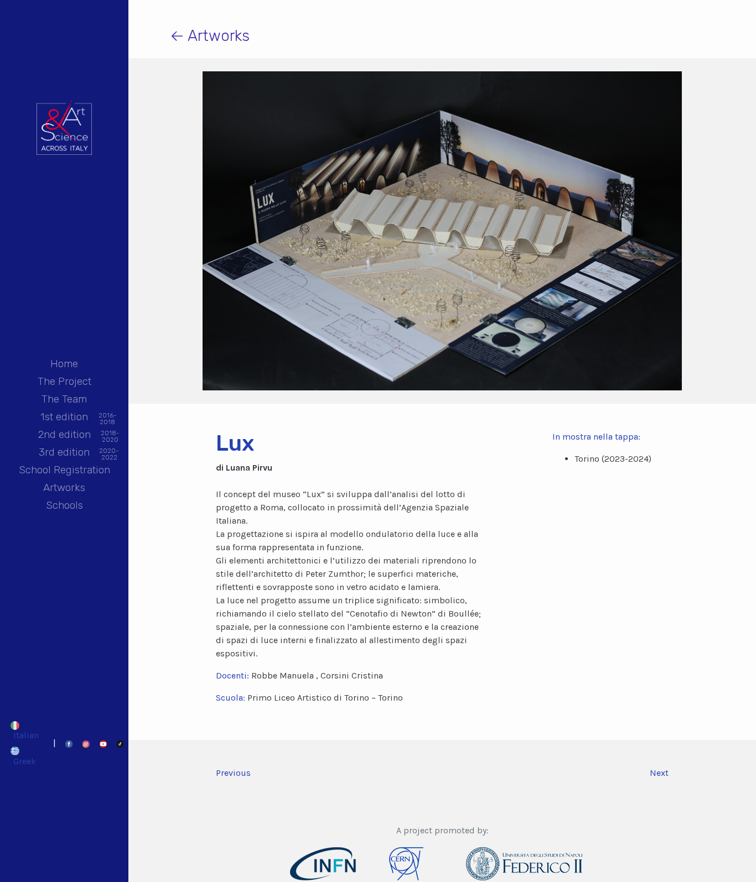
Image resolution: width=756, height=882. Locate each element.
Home (64, 363)
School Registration (64, 469)
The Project (64, 381)
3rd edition (64, 453)
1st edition (64, 417)
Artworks (64, 487)
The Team (64, 399)
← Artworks (210, 36)
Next (659, 773)
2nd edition (64, 435)
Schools (64, 505)
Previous (233, 773)
